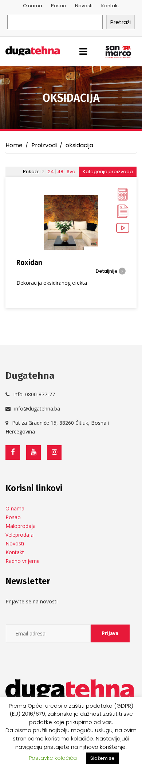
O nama (32, 5)
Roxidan (29, 262)
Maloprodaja (20, 525)
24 (51, 171)
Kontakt (110, 5)
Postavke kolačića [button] (53, 758)
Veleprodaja (19, 534)
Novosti (83, 5)
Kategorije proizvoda (108, 171)
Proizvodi (44, 145)
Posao (58, 5)
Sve (71, 171)
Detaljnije (107, 271)
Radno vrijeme (22, 560)
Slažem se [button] (102, 758)
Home (14, 145)
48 (60, 171)
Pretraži (120, 22)
